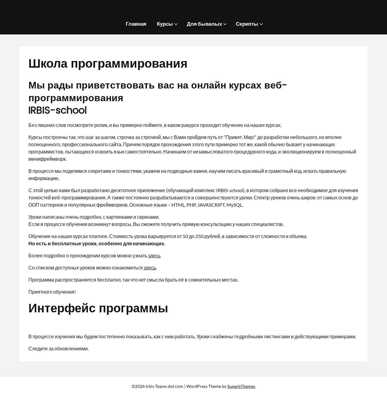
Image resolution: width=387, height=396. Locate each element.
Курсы (165, 24)
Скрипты (247, 24)
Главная (136, 24)
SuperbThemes (241, 386)
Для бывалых (204, 24)
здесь (154, 255)
